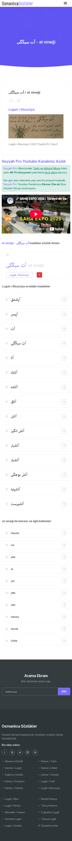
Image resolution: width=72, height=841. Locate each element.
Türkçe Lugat (48, 818)
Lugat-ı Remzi (12, 805)
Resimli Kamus (48, 798)
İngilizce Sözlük (13, 774)
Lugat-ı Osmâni (13, 825)
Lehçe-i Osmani (49, 774)
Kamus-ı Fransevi (14, 781)
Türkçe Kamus (48, 805)
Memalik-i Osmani (14, 812)
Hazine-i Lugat (12, 767)
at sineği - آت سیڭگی (15, 243)
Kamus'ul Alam (48, 767)
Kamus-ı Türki (48, 761)
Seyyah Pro (10, 168)
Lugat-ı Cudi (47, 781)
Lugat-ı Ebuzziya (22, 109)
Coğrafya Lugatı (49, 812)
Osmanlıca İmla (49, 825)
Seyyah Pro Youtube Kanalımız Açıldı (34, 161)
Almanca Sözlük (13, 761)
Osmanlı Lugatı (12, 818)
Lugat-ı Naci (11, 798)
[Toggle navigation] (65, 3)
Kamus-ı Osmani (13, 787)
